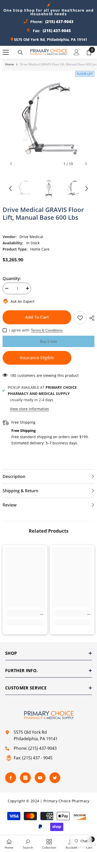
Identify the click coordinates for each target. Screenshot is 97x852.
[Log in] (76, 52)
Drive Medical (31, 236)
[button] (11, 163)
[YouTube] (40, 777)
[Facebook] (10, 777)
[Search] (20, 52)
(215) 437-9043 (42, 748)
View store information (29, 408)
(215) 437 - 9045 (37, 758)
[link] (25, 613)
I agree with (19, 330)
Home (9, 64)
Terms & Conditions (47, 330)
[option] (48, 123)
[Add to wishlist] (80, 317)
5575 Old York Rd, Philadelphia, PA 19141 (50, 39)
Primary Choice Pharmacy (66, 800)
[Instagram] (25, 777)
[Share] (90, 318)
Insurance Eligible (37, 358)
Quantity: (12, 278)
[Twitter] (54, 777)
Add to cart (37, 317)
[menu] (6, 52)
